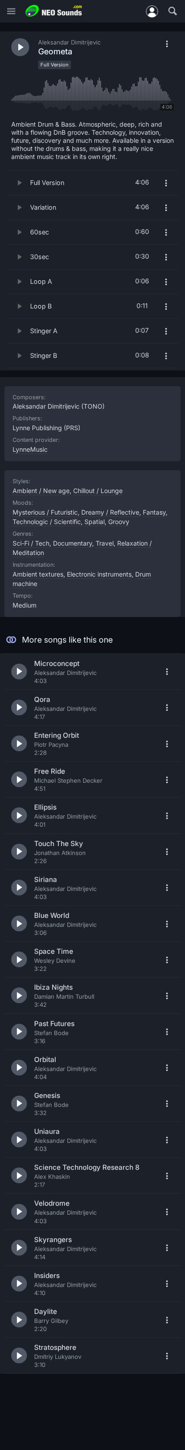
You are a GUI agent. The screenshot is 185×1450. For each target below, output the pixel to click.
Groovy (118, 521)
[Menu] (11, 11)
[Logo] (53, 11)
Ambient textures (38, 574)
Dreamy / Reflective (110, 512)
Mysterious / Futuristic (45, 512)
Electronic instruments (99, 574)
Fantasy (154, 512)
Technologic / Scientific (47, 521)
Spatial (94, 521)
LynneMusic (30, 449)
